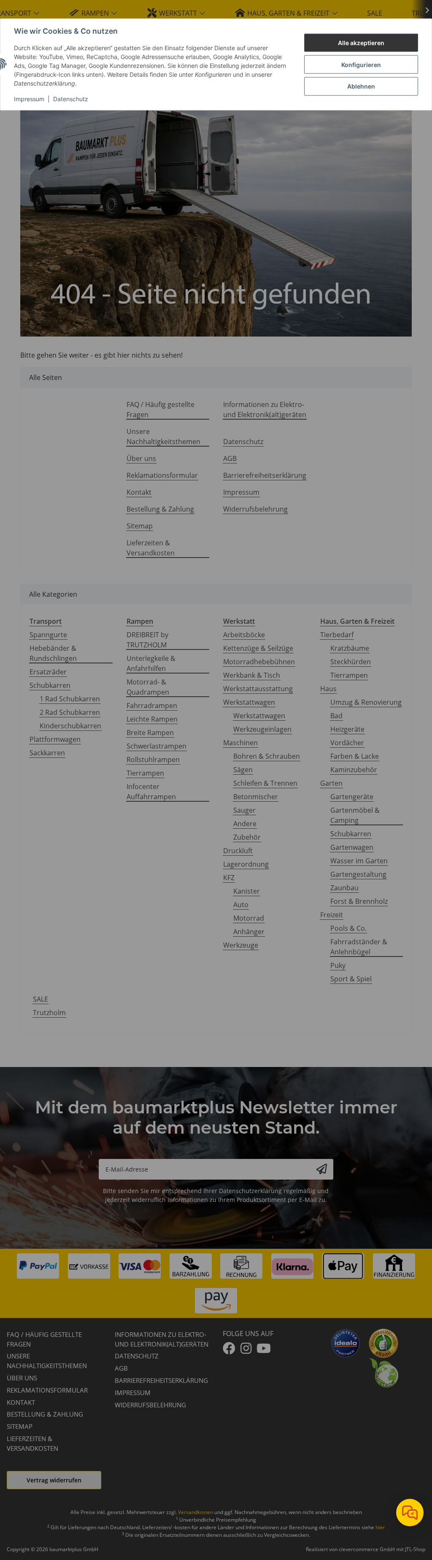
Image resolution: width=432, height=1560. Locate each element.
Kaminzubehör (353, 769)
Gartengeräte (351, 796)
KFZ (229, 877)
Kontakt (139, 492)
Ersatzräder (48, 671)
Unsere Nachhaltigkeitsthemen (163, 436)
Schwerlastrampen (156, 746)
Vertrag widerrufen (54, 1480)
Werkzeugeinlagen (262, 729)
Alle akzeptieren (361, 42)
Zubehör (247, 837)
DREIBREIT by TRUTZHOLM (147, 639)
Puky (338, 965)
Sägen (243, 769)
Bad (336, 715)
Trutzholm (49, 1012)
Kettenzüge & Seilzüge (258, 648)
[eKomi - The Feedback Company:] (383, 1342)
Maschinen (240, 742)
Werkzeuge (240, 945)
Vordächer (347, 742)
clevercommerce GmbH (367, 1549)
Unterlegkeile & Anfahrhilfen (151, 663)
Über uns (141, 458)
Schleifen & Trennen (265, 783)
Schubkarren (50, 685)
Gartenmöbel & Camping (355, 815)
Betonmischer (255, 796)
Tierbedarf (337, 634)
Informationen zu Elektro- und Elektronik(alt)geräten (264, 409)
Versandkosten (195, 1512)
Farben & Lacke (354, 756)
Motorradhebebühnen (259, 661)
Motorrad (248, 918)
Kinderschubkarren (70, 725)
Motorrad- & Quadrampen (148, 687)
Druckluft (238, 850)
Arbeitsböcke (244, 634)
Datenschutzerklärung (250, 1191)
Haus (328, 688)
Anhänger (249, 931)
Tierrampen (145, 773)
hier (380, 1527)
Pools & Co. (348, 928)
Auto (240, 904)
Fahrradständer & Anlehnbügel (358, 946)
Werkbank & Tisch (251, 675)
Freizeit (331, 914)
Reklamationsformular (162, 475)
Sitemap (140, 526)
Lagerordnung (246, 864)
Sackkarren (47, 752)
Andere (244, 823)
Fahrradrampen (152, 705)
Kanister (246, 891)
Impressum (29, 98)
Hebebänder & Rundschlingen (53, 653)
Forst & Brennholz (359, 901)
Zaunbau (344, 887)
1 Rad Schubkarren (70, 698)
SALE (40, 999)
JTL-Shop (415, 1549)
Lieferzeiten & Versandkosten (151, 548)
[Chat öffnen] (410, 1512)
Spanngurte (48, 634)
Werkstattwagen (249, 702)
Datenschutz (70, 98)
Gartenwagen (351, 847)
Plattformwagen (55, 739)
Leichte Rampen (152, 719)
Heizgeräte (347, 729)
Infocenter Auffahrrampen (151, 791)
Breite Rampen (150, 732)
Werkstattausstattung (258, 688)
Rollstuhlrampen (153, 759)
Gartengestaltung (358, 874)
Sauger (244, 810)
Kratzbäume (349, 648)
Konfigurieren (361, 64)
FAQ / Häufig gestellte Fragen (160, 409)
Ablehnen (361, 86)
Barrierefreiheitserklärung (264, 475)
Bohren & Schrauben (266, 756)
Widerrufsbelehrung (255, 509)
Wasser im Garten (359, 860)
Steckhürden (350, 661)
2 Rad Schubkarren (70, 712)
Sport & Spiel (351, 978)
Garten (331, 783)
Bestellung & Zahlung (160, 509)
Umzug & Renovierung (366, 702)
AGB (230, 458)
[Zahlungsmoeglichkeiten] (216, 1283)
